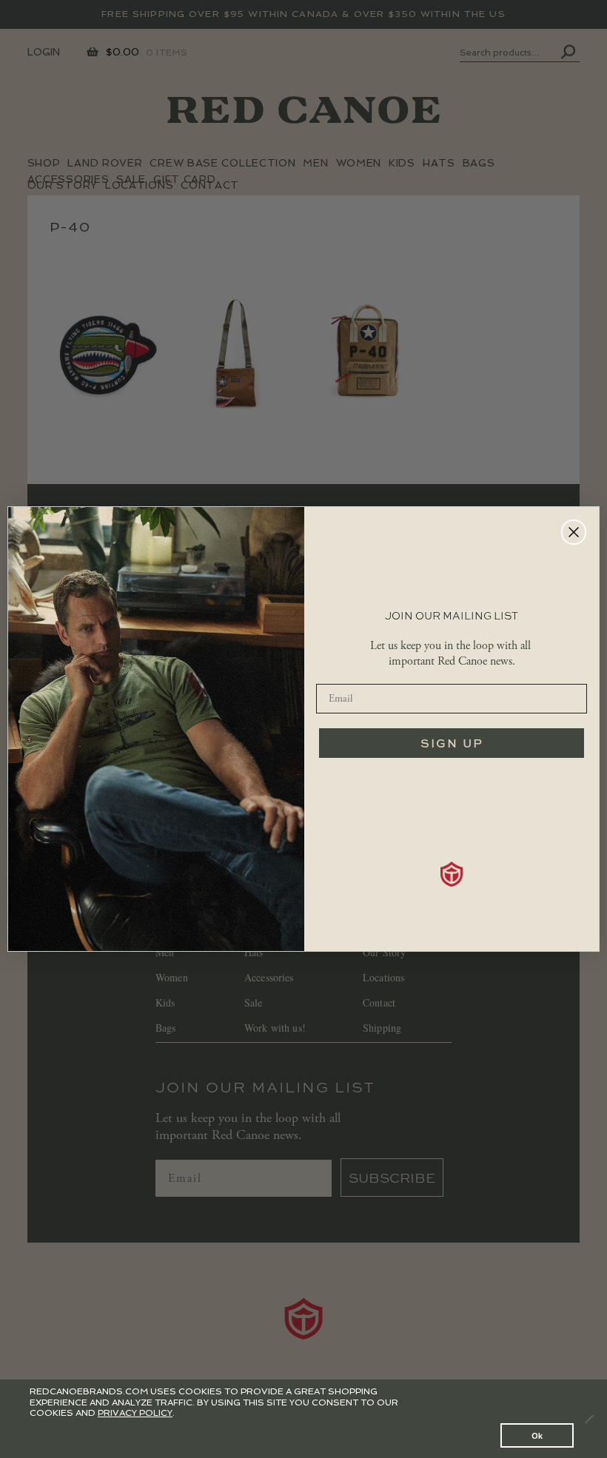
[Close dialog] (574, 532)
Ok (537, 1435)
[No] (588, 1418)
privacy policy (135, 1413)
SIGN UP (451, 743)
